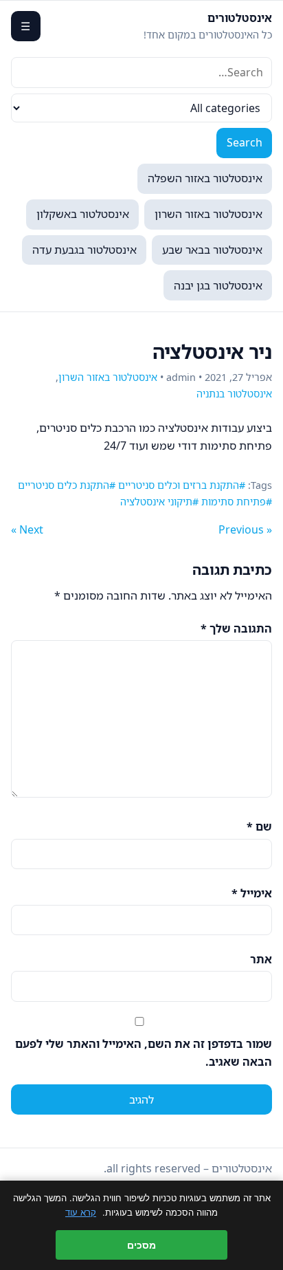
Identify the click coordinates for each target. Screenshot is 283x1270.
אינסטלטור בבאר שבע (212, 249)
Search (244, 142)
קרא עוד (80, 1212)
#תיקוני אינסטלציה (159, 501)
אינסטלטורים (239, 17)
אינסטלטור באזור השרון (208, 213)
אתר (261, 959)
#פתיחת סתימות (236, 501)
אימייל (251, 893)
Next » (27, 529)
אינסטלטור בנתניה (234, 393)
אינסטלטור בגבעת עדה (84, 249)
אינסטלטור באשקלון (82, 213)
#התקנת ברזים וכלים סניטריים (181, 485)
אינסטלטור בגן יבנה (218, 285)
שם (259, 826)
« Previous (245, 529)
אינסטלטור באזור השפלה (205, 178)
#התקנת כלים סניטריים (66, 485)
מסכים (141, 1245)
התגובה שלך (236, 628)
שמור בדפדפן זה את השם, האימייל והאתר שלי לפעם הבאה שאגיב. (143, 1052)
